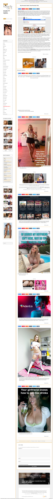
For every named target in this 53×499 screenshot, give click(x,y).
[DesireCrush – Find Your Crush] (8, 30)
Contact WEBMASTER (27, 493)
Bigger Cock (5, 49)
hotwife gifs (10, 125)
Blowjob (4, 52)
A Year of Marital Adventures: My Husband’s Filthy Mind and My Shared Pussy (7, 176)
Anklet (4, 44)
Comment (20, 448)
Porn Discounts (23, 1)
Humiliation (5, 89)
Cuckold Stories (5, 67)
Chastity (4, 61)
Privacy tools (40, 493)
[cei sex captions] (10, 191)
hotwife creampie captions (5, 132)
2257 (31, 493)
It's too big (4, 92)
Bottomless (5, 55)
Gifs (4, 84)
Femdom (4, 78)
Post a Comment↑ (46, 54)
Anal (4, 43)
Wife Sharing (5, 114)
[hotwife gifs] (10, 122)
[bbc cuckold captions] (10, 141)
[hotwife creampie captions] (6, 129)
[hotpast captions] (6, 147)
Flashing (4, 80)
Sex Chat (31, 2)
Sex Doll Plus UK (33, 1)
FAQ (43, 493)
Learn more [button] (50, 498)
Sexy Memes (5, 103)
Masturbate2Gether (31, 0)
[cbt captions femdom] (6, 209)
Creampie (4, 64)
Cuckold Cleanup (5, 66)
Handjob (4, 87)
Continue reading (44, 222)
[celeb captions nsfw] (6, 191)
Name (19, 458)
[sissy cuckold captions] (6, 135)
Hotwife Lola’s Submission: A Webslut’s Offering (8, 161)
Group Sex (4, 86)
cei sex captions (10, 193)
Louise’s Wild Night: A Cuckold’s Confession (7, 168)
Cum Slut (4, 70)
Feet (4, 77)
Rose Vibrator (37, 2)
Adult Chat (34, 2)
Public (4, 101)
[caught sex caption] (6, 215)
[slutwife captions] (10, 129)
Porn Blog (4, 100)
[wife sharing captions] (10, 135)
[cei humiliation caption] (10, 197)
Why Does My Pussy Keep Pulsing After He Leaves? (7, 172)
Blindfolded (5, 50)
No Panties (5, 98)
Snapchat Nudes (45, 1)
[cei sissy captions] (6, 197)
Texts (4, 107)
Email (19, 461)
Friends (4, 81)
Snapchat (4, 104)
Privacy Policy (25, 464)
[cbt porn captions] (10, 203)
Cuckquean (5, 69)
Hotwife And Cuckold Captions (6, 12)
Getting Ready (5, 83)
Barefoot (4, 46)
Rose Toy (42, 1)
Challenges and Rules (6, 60)
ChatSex (30, 1)
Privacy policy (36, 493)
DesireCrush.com (42, 0)
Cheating (4, 63)
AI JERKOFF (37, 0)
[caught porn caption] (10, 215)
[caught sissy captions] (10, 209)
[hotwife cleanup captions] (6, 141)
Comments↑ (46, 113)
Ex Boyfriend (5, 75)
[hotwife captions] (6, 122)
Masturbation (5, 95)
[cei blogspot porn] (6, 203)
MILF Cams (26, 1)
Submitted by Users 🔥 (6, 106)
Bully (4, 58)
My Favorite (5, 97)
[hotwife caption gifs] (10, 147)
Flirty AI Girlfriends (38, 1)
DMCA (33, 493)
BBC (4, 47)
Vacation (4, 112)
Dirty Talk (4, 72)
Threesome (5, 109)
